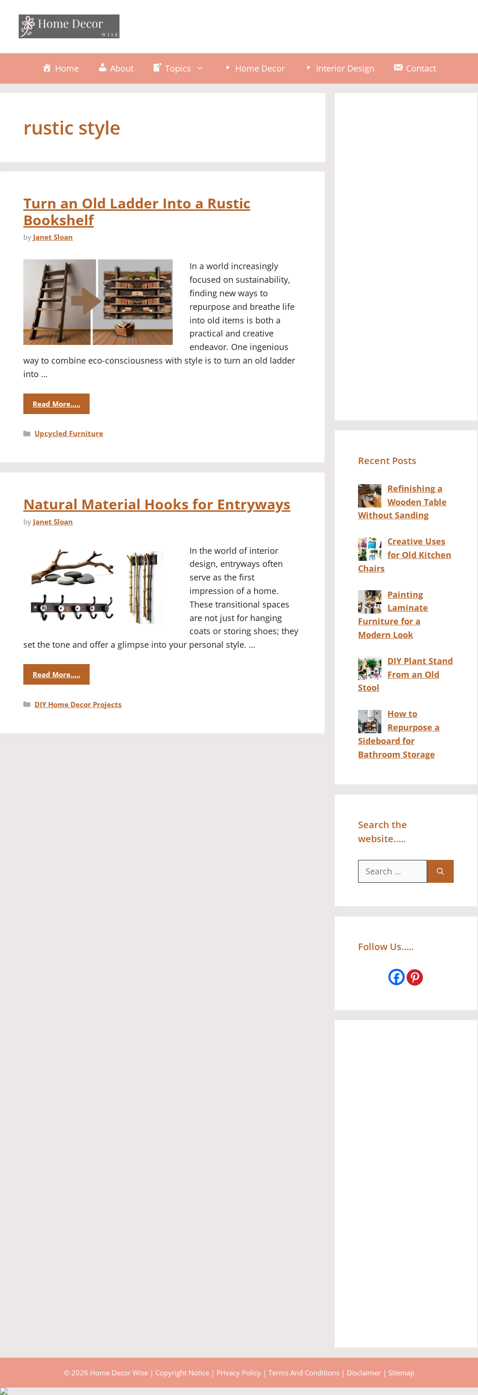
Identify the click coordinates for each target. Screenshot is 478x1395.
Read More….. (56, 403)
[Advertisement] (289, 25)
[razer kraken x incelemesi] (239, 1391)
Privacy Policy (239, 1372)
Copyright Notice (182, 1372)
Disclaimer (364, 1372)
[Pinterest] (415, 977)
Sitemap (401, 1372)
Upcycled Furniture (69, 433)
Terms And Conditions (303, 1372)
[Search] (440, 871)
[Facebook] (396, 977)
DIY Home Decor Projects (78, 704)
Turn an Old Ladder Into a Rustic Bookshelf (136, 211)
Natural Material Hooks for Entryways (156, 504)
